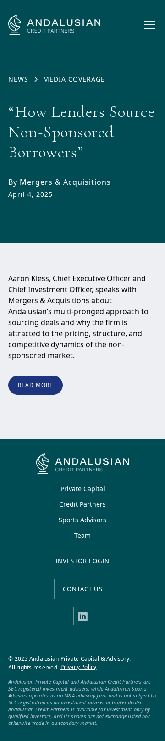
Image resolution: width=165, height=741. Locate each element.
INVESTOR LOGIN (82, 561)
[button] (147, 25)
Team (82, 535)
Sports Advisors (82, 520)
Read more (35, 385)
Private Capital (82, 489)
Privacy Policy (78, 667)
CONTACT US (83, 589)
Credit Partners (82, 504)
